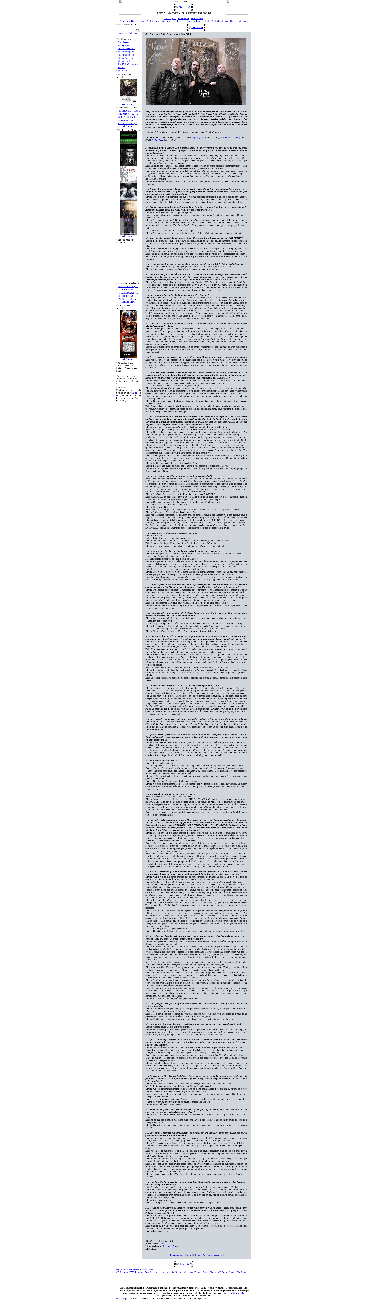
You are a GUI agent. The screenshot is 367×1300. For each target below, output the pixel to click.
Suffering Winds (199, 137)
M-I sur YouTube (125, 58)
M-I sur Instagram (126, 51)
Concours (190, 21)
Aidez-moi (133, 33)
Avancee (123, 33)
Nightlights (157, 140)
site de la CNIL (236, 1293)
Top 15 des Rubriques (128, 64)
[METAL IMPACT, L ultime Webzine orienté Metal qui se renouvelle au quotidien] (130, 13)
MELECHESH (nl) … (128, 117)
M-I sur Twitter (124, 61)
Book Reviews (153, 21)
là (117, 395)
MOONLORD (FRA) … (129, 111)
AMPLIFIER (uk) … (127, 289)
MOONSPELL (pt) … (128, 296)
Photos (215, 21)
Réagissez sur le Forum (180, 1255)
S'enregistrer (123, 45)
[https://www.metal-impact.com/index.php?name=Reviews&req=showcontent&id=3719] (183, 7)
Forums (199, 21)
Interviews (166, 21)
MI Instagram (170, 18)
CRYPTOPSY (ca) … (128, 114)
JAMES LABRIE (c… (128, 299)
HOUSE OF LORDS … (129, 120)
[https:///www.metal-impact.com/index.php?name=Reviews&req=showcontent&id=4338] (196, 27)
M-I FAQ (122, 67)
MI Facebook (197, 18)
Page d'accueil (124, 42)
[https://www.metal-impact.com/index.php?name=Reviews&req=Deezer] (183, 1264)
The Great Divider (229, 137)
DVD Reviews (138, 21)
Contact (233, 21)
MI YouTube (183, 18)
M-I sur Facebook (126, 55)
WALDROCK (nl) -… (128, 286)
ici (117, 383)
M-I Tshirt (224, 21)
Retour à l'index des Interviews (208, 1255)
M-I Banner (244, 21)
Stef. (162, 1243)
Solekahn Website (171, 1246)
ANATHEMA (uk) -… (128, 293)
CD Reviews (124, 21)
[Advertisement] (183, 1280)
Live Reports (178, 21)
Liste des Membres (126, 48)
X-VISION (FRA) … (127, 123)
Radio (207, 21)
